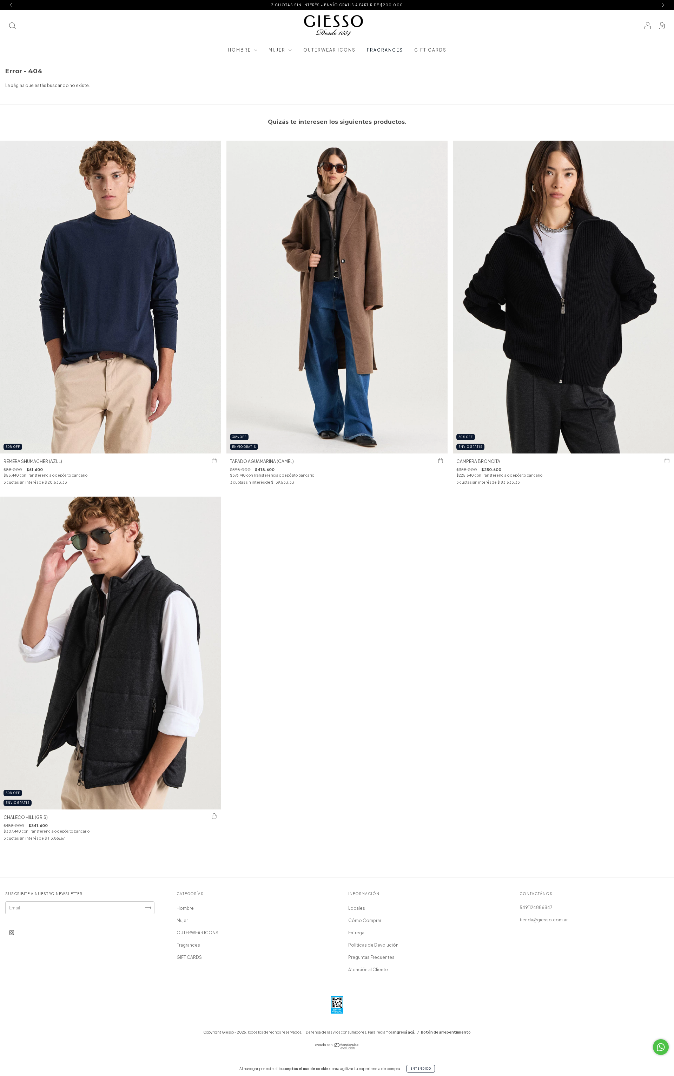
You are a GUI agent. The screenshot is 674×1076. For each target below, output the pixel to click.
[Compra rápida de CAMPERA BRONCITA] (667, 460)
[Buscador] (12, 26)
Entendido (420, 1068)
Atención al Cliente (368, 969)
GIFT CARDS (430, 50)
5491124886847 (536, 907)
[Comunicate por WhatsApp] (661, 1047)
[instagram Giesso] (11, 932)
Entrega (356, 932)
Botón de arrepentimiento (446, 1032)
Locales (356, 908)
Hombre (240, 50)
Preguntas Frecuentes (371, 957)
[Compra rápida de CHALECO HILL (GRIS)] (214, 816)
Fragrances (385, 50)
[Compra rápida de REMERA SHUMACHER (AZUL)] (214, 460)
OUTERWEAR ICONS (329, 50)
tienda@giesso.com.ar (544, 919)
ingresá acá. (404, 1032)
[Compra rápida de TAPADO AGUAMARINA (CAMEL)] (441, 460)
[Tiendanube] (337, 1047)
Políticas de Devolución (373, 945)
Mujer (278, 50)
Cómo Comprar (364, 920)
